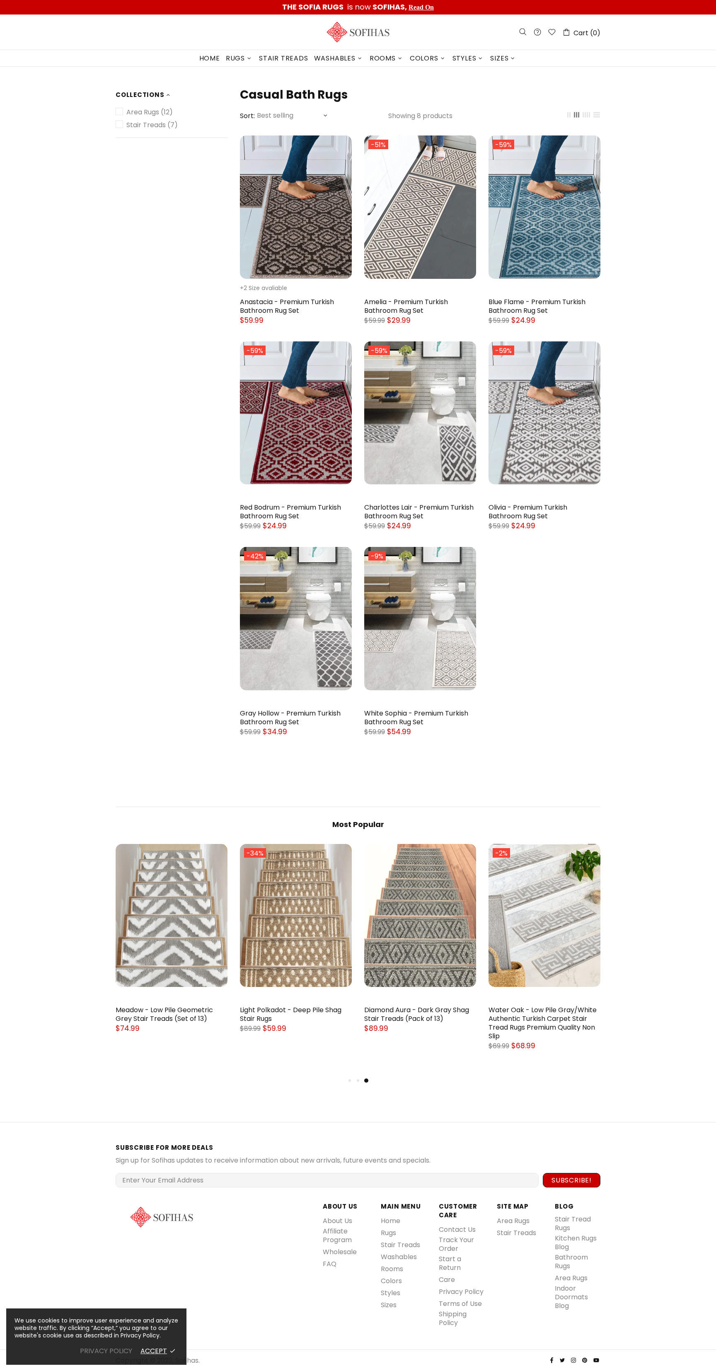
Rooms (392, 1269)
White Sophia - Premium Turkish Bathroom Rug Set (416, 717)
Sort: (247, 115)
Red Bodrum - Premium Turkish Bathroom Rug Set (290, 511)
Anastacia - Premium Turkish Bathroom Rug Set (287, 306)
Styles (390, 1293)
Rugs (388, 1232)
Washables (399, 1257)
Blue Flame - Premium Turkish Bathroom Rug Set (537, 306)
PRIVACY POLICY (106, 1351)
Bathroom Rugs (571, 1261)
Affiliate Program (337, 1235)
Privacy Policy (461, 1291)
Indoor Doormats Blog (571, 1297)
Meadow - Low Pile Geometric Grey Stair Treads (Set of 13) (164, 1014)
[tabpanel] (544, 955)
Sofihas (358, 32)
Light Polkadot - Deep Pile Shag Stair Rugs (290, 1014)
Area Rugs (513, 1220)
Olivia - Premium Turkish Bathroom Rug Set (528, 511)
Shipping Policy (453, 1318)
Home (390, 1220)
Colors (391, 1281)
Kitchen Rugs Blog (576, 1242)
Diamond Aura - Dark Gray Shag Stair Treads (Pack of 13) (416, 1014)
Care (447, 1279)
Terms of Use (460, 1303)
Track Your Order (456, 1244)
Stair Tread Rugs (573, 1223)
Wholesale (340, 1252)
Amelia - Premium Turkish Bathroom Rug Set (406, 306)
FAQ (329, 1264)
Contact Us (457, 1229)
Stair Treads (400, 1244)
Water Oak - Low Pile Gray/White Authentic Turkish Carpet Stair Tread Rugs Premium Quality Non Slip (543, 1023)
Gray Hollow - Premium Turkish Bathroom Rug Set (290, 717)
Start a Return (450, 1263)
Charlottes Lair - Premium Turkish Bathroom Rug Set (419, 511)
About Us (337, 1220)
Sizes (389, 1305)
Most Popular (358, 824)
